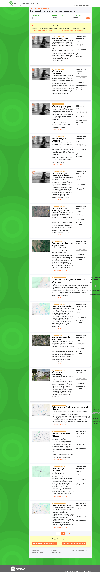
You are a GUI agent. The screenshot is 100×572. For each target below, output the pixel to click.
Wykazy (66, 571)
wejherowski (59, 9)
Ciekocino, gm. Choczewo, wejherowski (59, 470)
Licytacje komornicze (34, 550)
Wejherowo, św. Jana (61, 106)
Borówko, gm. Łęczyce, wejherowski (62, 244)
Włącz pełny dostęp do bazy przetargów (72, 30)
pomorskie (52, 9)
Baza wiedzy (78, 571)
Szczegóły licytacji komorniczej (59, 199)
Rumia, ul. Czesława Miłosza (61, 434)
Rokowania (72, 571)
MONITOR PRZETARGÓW (42, 9)
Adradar (32, 9)
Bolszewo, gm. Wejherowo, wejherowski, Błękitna (70, 408)
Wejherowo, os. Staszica (59, 139)
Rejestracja (78, 5)
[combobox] (41, 18)
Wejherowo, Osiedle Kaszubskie (61, 338)
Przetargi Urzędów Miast (56, 552)
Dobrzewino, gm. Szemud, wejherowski (62, 174)
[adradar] (11, 3)
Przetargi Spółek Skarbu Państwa (36, 552)
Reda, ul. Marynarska (61, 306)
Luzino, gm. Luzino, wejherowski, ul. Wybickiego (68, 280)
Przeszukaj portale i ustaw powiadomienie (42, 30)
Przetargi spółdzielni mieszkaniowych (79, 550)
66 (69, 533)
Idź (63, 533)
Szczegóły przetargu (57, 62)
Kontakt (89, 571)
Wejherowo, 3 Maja (61, 38)
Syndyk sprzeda (54, 550)
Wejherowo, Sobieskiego (57, 72)
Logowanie (87, 5)
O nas (84, 571)
